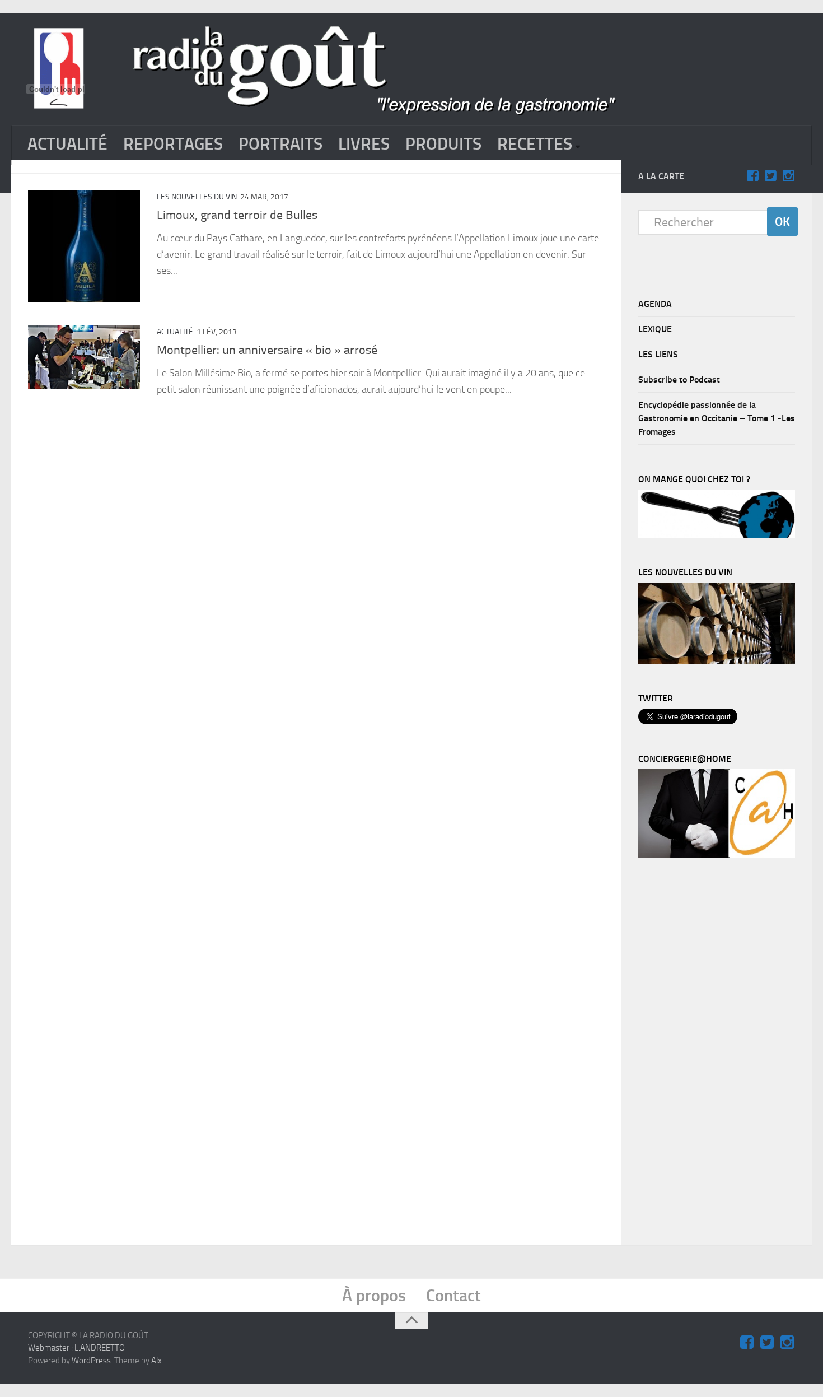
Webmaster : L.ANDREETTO (76, 1348)
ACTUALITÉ (67, 144)
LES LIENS (658, 354)
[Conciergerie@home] (716, 855)
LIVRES (364, 144)
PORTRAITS (280, 144)
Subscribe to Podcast (679, 379)
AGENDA (655, 304)
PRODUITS (443, 144)
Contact (453, 1296)
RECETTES (534, 144)
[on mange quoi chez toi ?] (716, 535)
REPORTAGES (173, 144)
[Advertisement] (722, 1054)
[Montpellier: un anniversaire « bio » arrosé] (84, 357)
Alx (156, 1361)
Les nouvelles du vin (197, 197)
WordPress (91, 1361)
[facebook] (752, 176)
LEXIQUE (655, 329)
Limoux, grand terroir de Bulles (237, 215)
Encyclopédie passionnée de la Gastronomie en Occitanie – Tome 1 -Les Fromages (716, 418)
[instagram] (788, 176)
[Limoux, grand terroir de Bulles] (84, 246)
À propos (374, 1296)
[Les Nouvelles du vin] (716, 661)
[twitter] (770, 176)
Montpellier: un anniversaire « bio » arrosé (267, 350)
